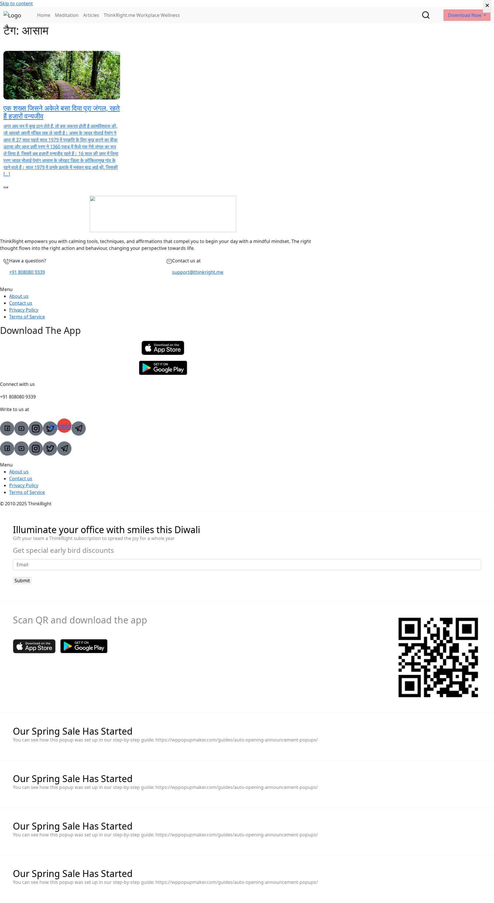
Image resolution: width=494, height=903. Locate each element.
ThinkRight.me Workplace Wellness (142, 15)
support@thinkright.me (197, 272)
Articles (91, 15)
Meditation (67, 15)
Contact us (20, 303)
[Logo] (12, 15)
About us (19, 296)
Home (43, 15)
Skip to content (16, 3)
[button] (163, 289)
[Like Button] (5, 187)
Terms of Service (27, 317)
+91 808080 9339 (27, 272)
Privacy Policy (23, 310)
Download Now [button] (465, 15)
